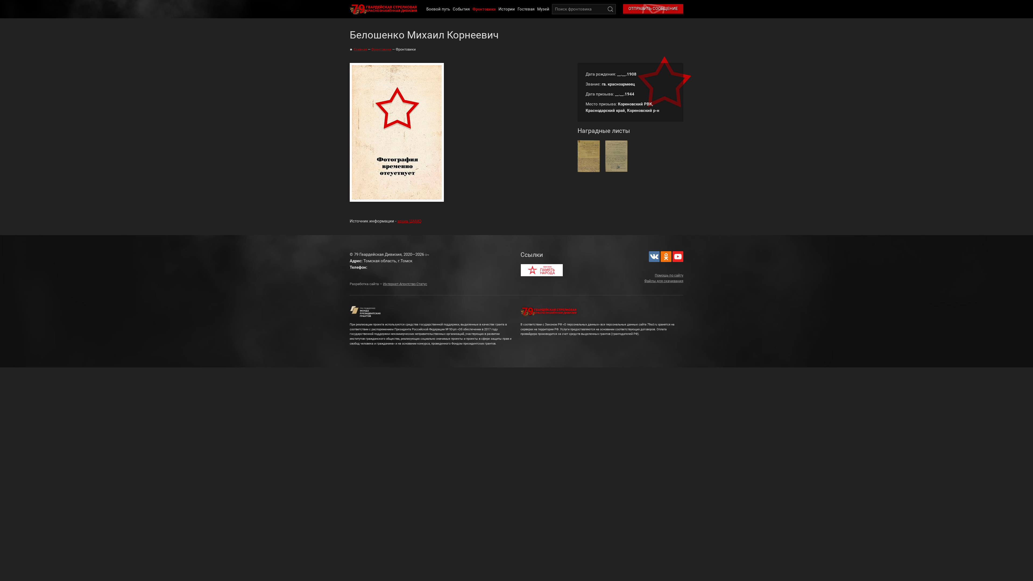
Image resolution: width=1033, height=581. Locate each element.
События (461, 9)
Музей (543, 9)
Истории (506, 9)
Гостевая (526, 9)
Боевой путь (438, 9)
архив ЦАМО (409, 221)
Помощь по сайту (669, 275)
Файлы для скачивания (663, 281)
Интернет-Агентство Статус (405, 284)
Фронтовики (484, 9)
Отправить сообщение (653, 8)
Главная (360, 49)
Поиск (610, 9)
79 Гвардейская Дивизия (384, 9)
